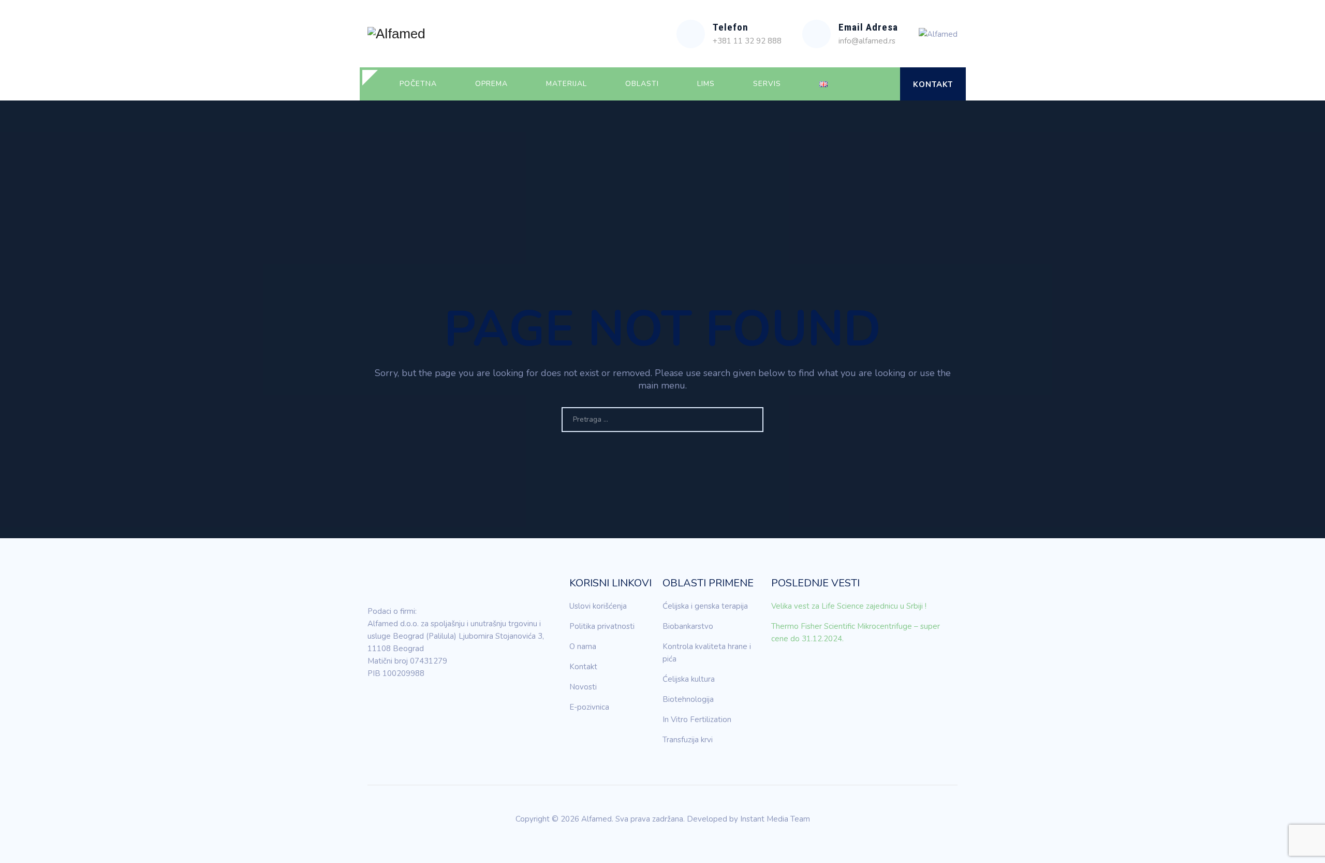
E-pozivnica (589, 707)
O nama (582, 646)
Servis (767, 84)
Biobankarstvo (687, 626)
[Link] (883, 84)
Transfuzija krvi (687, 740)
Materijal (566, 84)
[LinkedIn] (375, 703)
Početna (418, 84)
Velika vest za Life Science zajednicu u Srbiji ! (848, 606)
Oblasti (642, 84)
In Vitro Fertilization (696, 719)
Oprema (491, 84)
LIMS (706, 84)
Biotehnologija (688, 699)
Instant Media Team (775, 819)
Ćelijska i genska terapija (705, 606)
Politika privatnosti (602, 626)
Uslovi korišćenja (598, 606)
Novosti (583, 687)
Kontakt (933, 84)
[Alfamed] (396, 33)
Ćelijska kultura (688, 679)
